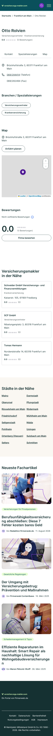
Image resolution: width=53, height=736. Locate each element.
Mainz (5, 395)
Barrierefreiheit (39, 715)
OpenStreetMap (35, 196)
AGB (33, 720)
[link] (26, 294)
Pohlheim (7, 429)
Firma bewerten (26, 237)
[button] (41, 5)
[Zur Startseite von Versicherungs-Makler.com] (14, 5)
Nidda (30, 422)
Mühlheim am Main (37, 415)
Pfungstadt (33, 402)
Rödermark (32, 409)
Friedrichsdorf (9, 415)
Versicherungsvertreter (16, 105)
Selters (5, 442)
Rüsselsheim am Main (13, 409)
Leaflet (23, 196)
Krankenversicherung (15, 112)
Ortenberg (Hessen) (12, 436)
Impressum (42, 720)
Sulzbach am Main (36, 436)
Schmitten (32, 442)
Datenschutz (24, 715)
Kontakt (12, 715)
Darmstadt (32, 395)
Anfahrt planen (13, 148)
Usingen (31, 429)
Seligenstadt (8, 422)
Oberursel (7, 402)
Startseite (6, 16)
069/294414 (13, 74)
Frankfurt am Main (23, 16)
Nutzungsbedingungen (18, 720)
